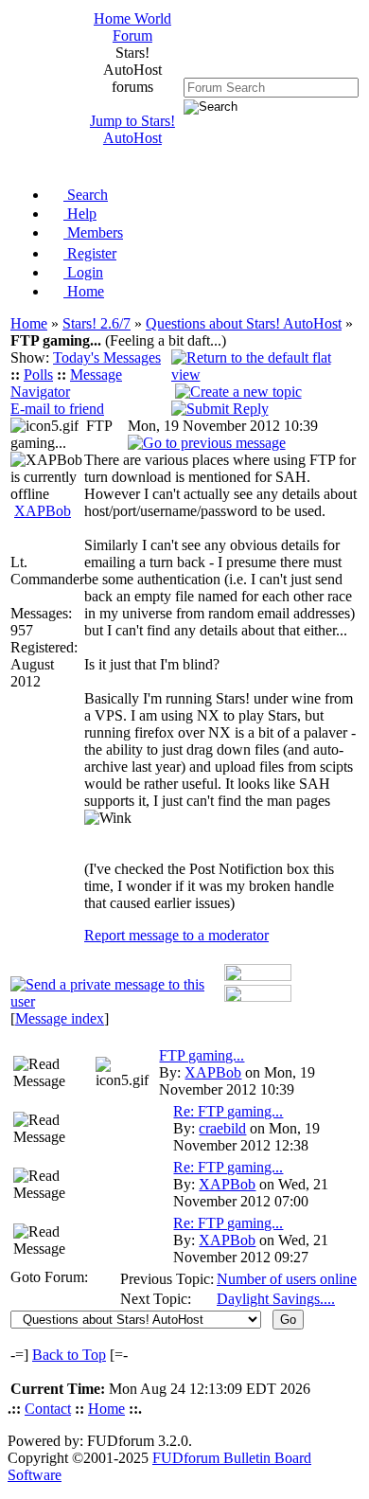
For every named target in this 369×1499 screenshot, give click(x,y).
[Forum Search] (271, 87)
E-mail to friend (57, 409)
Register (89, 253)
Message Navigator (66, 383)
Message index (59, 1018)
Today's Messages (107, 357)
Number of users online (287, 1279)
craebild (222, 1128)
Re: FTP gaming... (228, 1111)
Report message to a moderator (176, 935)
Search (85, 195)
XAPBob (42, 511)
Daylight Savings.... (276, 1299)
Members (93, 232)
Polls (38, 374)
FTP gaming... (201, 1055)
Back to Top (69, 1355)
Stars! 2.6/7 (96, 323)
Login (83, 272)
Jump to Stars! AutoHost (132, 129)
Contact (48, 1409)
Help (80, 213)
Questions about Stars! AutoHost (244, 323)
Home (83, 291)
